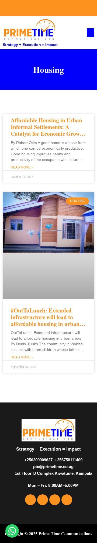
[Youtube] (54, 8)
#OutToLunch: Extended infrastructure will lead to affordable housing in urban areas (45, 320)
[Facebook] (30, 8)
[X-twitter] (42, 8)
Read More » (22, 167)
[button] (90, 32)
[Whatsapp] (66, 8)
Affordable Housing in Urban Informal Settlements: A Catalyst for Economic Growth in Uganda (48, 130)
